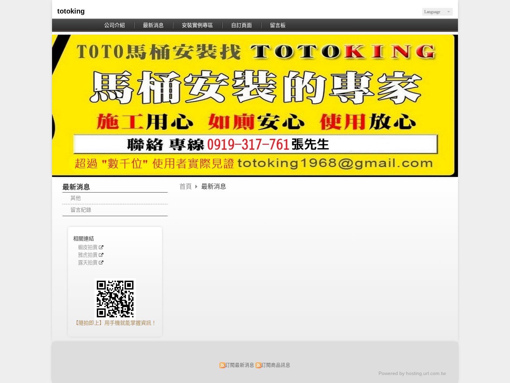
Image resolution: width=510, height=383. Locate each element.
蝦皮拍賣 (87, 247)
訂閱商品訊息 (275, 365)
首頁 (185, 186)
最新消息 (213, 186)
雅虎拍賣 (87, 255)
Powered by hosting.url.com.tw (412, 373)
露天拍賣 (87, 262)
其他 (75, 198)
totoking (71, 11)
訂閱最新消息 (239, 365)
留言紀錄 (80, 210)
